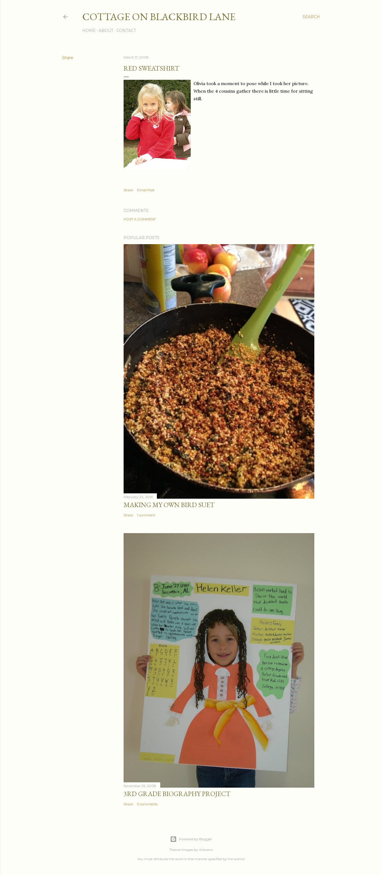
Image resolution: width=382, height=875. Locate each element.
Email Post (146, 190)
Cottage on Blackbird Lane (158, 16)
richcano (206, 850)
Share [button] (67, 57)
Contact (126, 30)
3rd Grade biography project (177, 793)
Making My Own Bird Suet (169, 504)
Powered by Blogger (195, 839)
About (106, 30)
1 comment (146, 515)
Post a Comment (140, 219)
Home (89, 30)
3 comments (147, 804)
